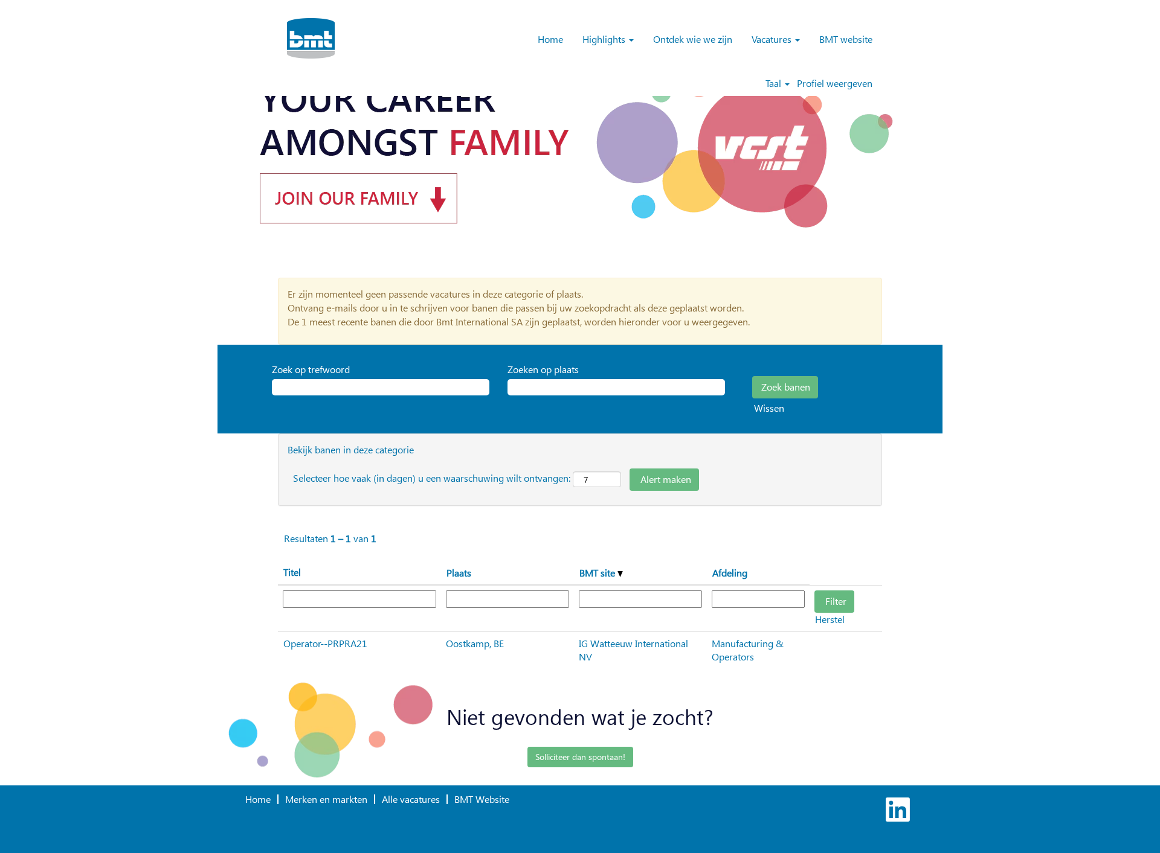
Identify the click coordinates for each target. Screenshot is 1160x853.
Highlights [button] (605, 39)
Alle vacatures (411, 799)
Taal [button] (774, 83)
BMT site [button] (598, 572)
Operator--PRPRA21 (325, 643)
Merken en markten (326, 799)
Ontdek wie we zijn (692, 39)
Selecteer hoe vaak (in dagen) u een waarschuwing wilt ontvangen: (431, 477)
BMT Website (481, 799)
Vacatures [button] (773, 39)
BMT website (845, 39)
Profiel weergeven (834, 83)
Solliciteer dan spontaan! (580, 756)
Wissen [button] (769, 407)
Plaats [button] (458, 572)
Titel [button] (292, 572)
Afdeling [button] (729, 572)
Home (550, 39)
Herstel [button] (830, 619)
